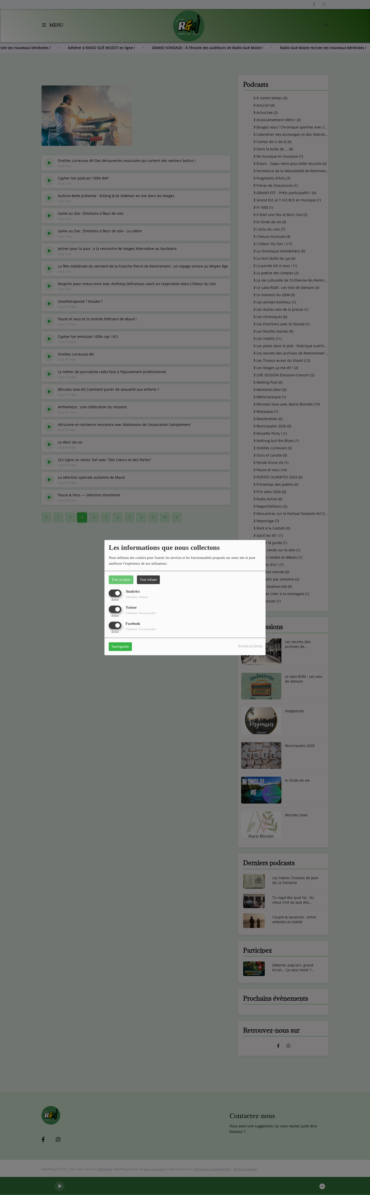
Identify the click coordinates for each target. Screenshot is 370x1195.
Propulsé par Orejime (250, 645)
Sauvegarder (120, 646)
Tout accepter (121, 580)
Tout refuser (148, 580)
